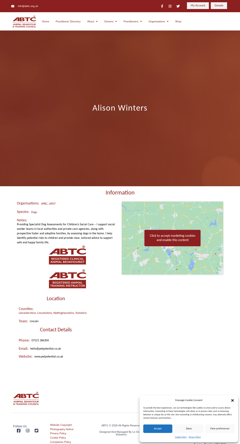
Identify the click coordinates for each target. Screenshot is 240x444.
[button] (232, 400)
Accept (158, 428)
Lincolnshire (44, 313)
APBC (44, 203)
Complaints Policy (60, 441)
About (90, 21)
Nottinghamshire (63, 313)
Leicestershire (27, 313)
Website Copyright (61, 424)
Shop (178, 21)
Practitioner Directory (68, 21)
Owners (108, 21)
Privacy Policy (195, 437)
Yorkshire (81, 313)
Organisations (156, 21)
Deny (189, 428)
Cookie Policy (181, 437)
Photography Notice (62, 429)
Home (45, 21)
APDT (52, 203)
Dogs (34, 212)
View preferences (220, 428)
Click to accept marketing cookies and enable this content (172, 238)
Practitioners (131, 21)
